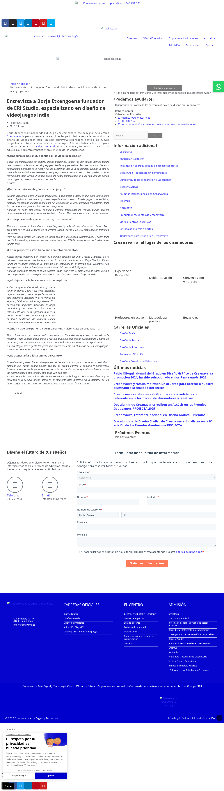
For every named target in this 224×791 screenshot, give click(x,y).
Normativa (126, 208)
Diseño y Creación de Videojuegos (140, 361)
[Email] (50, 485)
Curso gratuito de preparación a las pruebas (145, 179)
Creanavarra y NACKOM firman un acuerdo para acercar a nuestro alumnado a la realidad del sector (163, 386)
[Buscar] (155, 135)
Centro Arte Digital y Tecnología (140, 613)
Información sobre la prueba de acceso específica (149, 165)
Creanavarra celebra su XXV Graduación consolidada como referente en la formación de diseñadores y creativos (157, 396)
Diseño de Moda (129, 340)
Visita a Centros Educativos (135, 222)
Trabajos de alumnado (135, 627)
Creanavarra (14, 136)
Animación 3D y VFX (131, 354)
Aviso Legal (174, 718)
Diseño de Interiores (132, 347)
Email (46, 495)
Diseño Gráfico (128, 333)
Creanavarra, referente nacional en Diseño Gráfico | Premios (159, 415)
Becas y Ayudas (129, 186)
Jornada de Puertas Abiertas (136, 229)
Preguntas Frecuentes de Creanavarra (142, 215)
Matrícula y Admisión (132, 158)
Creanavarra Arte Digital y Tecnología (36, 718)
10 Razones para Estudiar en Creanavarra (144, 236)
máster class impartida (42, 146)
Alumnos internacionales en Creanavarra (144, 193)
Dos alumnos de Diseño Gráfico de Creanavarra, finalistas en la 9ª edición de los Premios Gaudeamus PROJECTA (163, 423)
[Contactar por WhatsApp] (218, 86)
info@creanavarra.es (24, 624)
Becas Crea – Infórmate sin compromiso (143, 172)
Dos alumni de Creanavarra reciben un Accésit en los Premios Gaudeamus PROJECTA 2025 (160, 406)
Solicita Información (203, 718)
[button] (8, 392)
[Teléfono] (15, 485)
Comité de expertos (134, 618)
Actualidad (210, 38)
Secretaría (126, 151)
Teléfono (13, 495)
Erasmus (125, 201)
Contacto (211, 45)
